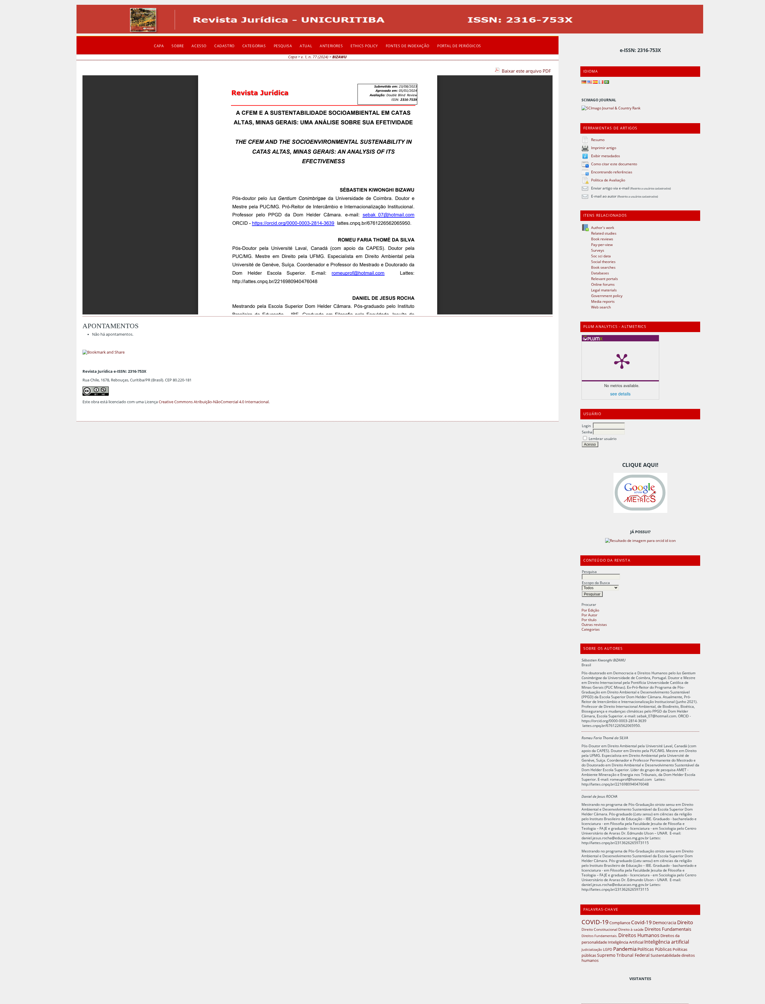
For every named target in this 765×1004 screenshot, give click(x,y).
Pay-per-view (602, 244)
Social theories (603, 261)
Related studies (603, 233)
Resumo (598, 139)
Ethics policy (364, 45)
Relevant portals (604, 278)
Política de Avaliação (608, 180)
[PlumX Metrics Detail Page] (622, 361)
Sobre (178, 45)
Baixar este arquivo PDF (526, 71)
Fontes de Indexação (407, 45)
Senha (587, 432)
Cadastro (224, 45)
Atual (306, 45)
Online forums (603, 284)
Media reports (603, 301)
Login (586, 425)
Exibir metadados (605, 155)
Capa (159, 45)
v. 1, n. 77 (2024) (314, 56)
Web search (601, 307)
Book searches (603, 267)
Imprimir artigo (603, 147)
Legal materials (604, 290)
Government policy (606, 295)
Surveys (597, 250)
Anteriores (331, 45)
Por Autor (589, 614)
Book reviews (602, 238)
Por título (589, 619)
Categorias (591, 629)
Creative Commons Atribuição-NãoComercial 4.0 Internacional (214, 401)
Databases (600, 273)
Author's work (602, 227)
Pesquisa (589, 571)
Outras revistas (594, 624)
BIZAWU (339, 56)
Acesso (199, 45)
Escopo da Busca (596, 582)
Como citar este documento (614, 163)
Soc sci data (601, 255)
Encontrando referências (611, 171)
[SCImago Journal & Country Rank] (611, 108)
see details (620, 394)
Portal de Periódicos (459, 45)
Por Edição (590, 610)
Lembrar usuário (602, 438)
